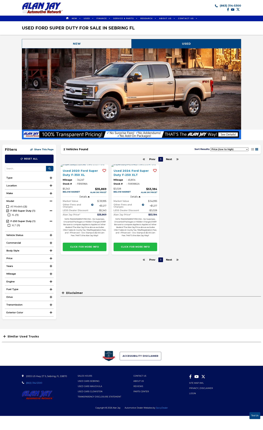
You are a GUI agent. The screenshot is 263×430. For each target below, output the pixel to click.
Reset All (31, 158)
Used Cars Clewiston (90, 391)
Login (192, 393)
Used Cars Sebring (88, 381)
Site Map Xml (196, 383)
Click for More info (84, 247)
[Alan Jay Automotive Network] (42, 13)
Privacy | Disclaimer (201, 388)
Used (87, 18)
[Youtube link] (233, 10)
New (75, 18)
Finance (102, 18)
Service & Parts (124, 18)
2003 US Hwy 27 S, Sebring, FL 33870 (46, 376)
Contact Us (186, 18)
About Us (165, 18)
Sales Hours (85, 376)
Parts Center (141, 391)
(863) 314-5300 (230, 5)
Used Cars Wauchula (90, 386)
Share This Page (44, 149)
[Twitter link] (238, 10)
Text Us (254, 415)
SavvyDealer (162, 408)
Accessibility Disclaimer (140, 356)
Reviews (138, 386)
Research (146, 18)
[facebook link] (229, 10)
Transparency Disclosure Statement (99, 396)
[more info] (84, 165)
